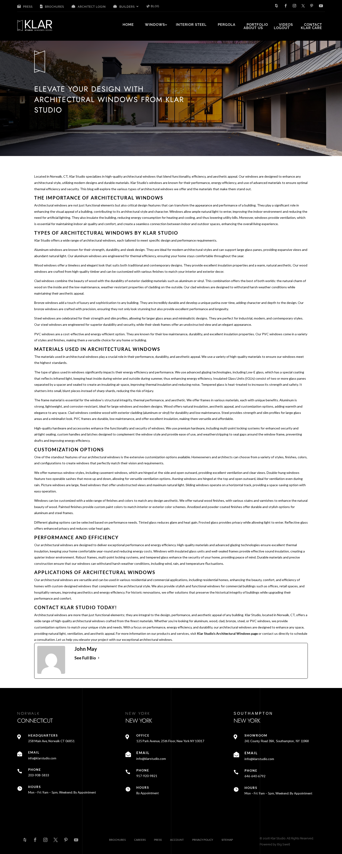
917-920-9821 (146, 776)
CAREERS (140, 839)
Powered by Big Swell (275, 844)
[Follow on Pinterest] (311, 5)
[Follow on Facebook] (285, 5)
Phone (34, 769)
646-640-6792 (255, 776)
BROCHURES (54, 6)
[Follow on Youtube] (321, 6)
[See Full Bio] (98, 658)
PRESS (27, 6)
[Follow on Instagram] (294, 5)
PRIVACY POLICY (202, 839)
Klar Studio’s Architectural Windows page (227, 633)
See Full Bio (85, 657)
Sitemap (227, 839)
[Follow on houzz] (276, 6)
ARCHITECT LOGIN (91, 6)
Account (177, 839)
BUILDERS (126, 6)
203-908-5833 (38, 775)
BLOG (154, 6)
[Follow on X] (303, 6)
